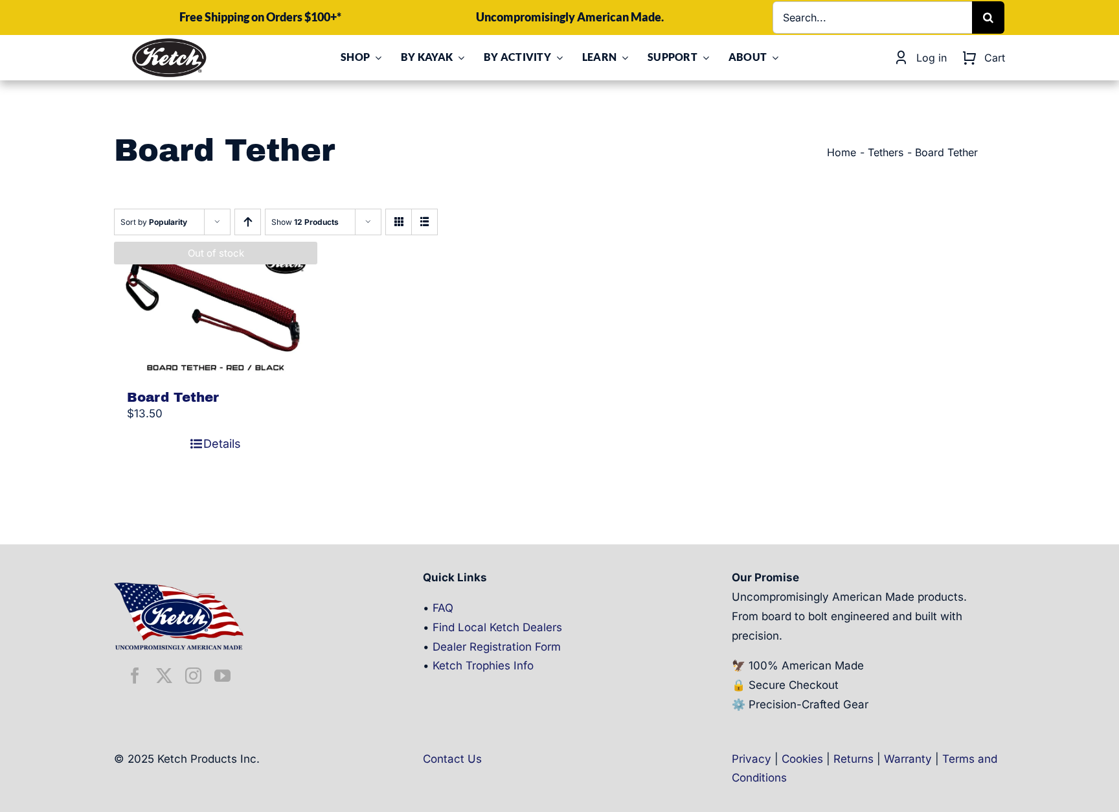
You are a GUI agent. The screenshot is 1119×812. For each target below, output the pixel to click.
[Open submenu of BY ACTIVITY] (557, 58)
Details (222, 443)
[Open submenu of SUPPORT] (703, 58)
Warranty (908, 758)
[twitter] (164, 675)
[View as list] (424, 222)
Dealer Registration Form (497, 646)
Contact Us (452, 758)
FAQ (443, 607)
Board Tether (173, 397)
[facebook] (135, 675)
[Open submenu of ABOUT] (772, 58)
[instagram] (193, 675)
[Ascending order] (247, 222)
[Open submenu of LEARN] (622, 58)
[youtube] (222, 675)
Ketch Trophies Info (483, 665)
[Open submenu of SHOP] (375, 58)
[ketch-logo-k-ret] (169, 42)
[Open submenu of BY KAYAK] (458, 58)
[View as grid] (398, 222)
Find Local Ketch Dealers (497, 627)
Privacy (751, 758)
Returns (853, 758)
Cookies (802, 758)
